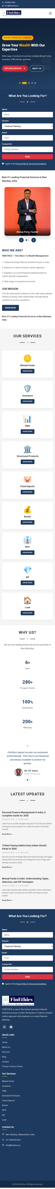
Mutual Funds (8, 1081)
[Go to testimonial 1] (25, 779)
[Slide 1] (26, 240)
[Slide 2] (28, 240)
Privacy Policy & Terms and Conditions (31, 164)
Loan (4, 1120)
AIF (3, 1115)
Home (4, 1042)
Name (5, 109)
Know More (10, 308)
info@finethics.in (11, 6)
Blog (4, 1057)
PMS (4, 1091)
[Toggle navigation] (50, 13)
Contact (5, 1061)
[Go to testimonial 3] (29, 779)
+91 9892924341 (13, 1140)
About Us (6, 1047)
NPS (4, 1110)
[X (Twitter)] (4, 1027)
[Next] (33, 240)
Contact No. (7, 144)
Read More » (7, 834)
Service (5, 121)
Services (6, 1052)
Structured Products (11, 1095)
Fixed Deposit (8, 1100)
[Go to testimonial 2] (27, 779)
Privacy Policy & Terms (12, 1066)
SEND (27, 157)
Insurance (6, 1086)
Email (5, 133)
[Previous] (21, 240)
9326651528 (10, 2)
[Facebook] (11, 1027)
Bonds (5, 1105)
